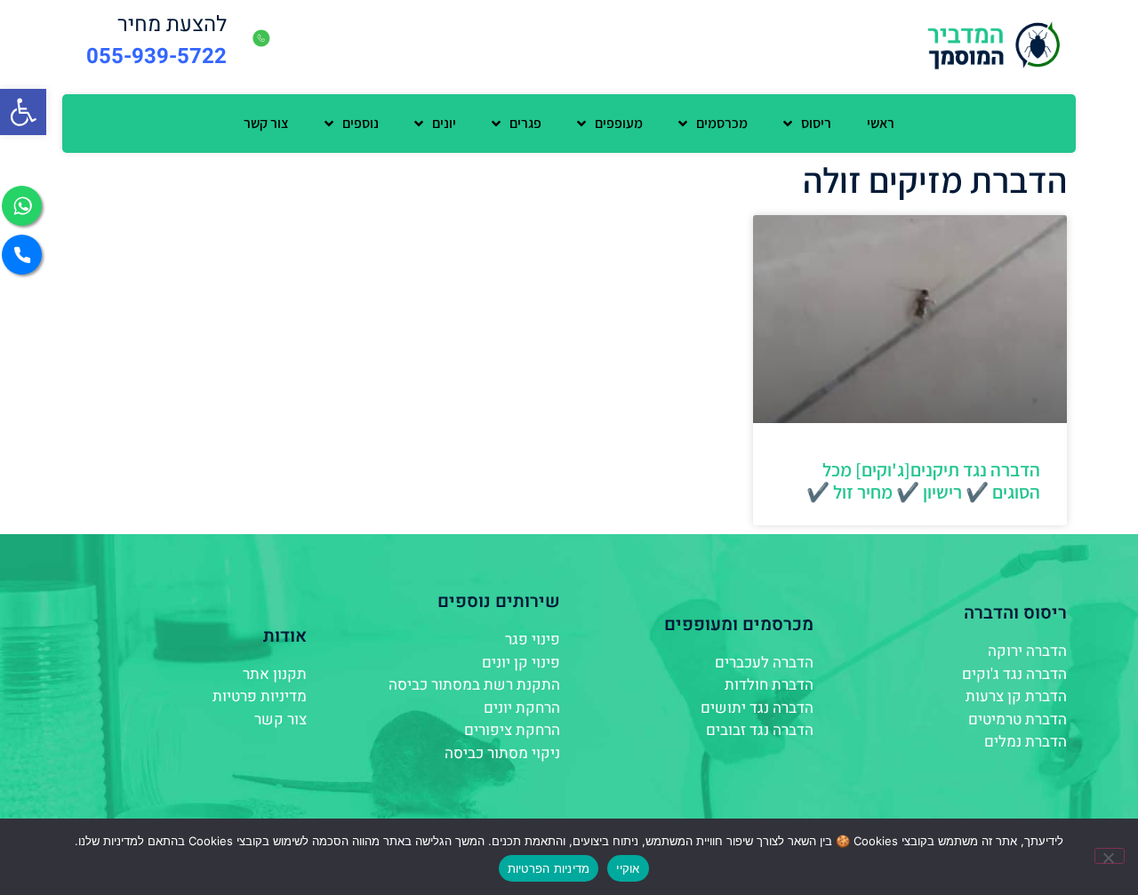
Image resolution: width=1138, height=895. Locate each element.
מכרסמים (722, 123)
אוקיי (627, 868)
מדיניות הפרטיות (549, 868)
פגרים (525, 123)
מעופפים (619, 123)
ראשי (880, 123)
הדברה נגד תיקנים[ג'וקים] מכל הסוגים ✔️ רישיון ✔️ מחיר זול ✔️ (923, 481)
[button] (23, 112)
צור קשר (266, 123)
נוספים (360, 123)
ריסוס (816, 123)
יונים (444, 123)
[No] (1109, 856)
